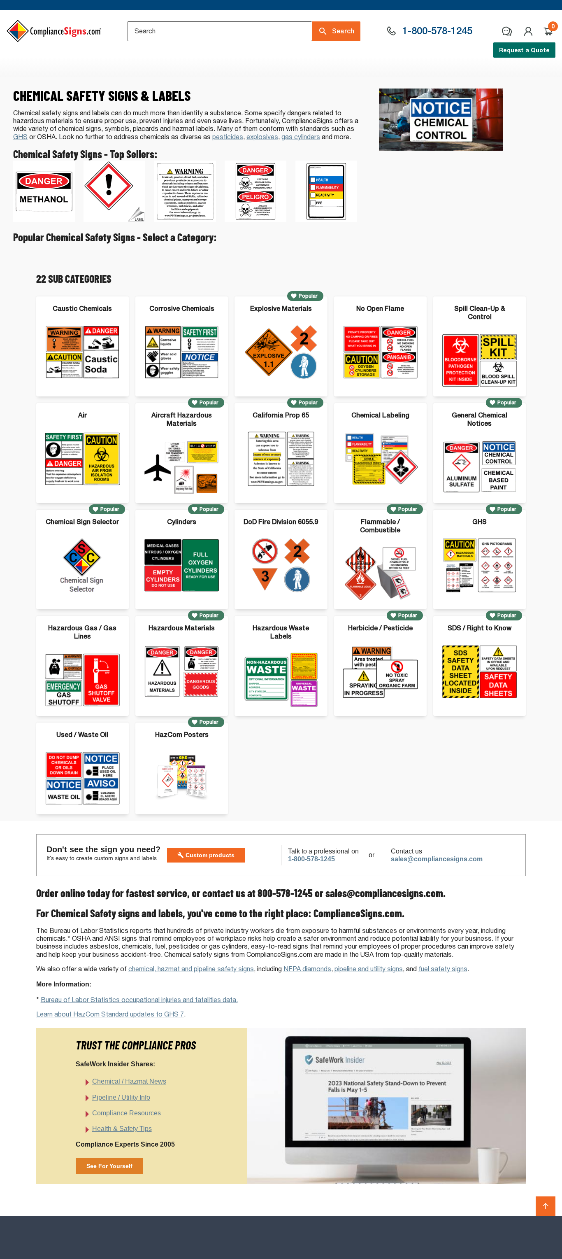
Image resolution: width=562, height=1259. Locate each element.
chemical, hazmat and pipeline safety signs (191, 969)
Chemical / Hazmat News (129, 1081)
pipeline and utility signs (368, 969)
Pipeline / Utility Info (121, 1097)
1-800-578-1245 (311, 859)
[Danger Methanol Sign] (44, 220)
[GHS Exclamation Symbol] (114, 220)
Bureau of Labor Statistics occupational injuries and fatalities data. (139, 1000)
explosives (262, 137)
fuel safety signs (442, 969)
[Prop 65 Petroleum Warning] (185, 220)
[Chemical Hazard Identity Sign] (326, 220)
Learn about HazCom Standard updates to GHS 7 (110, 1014)
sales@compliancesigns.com (437, 859)
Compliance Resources (126, 1113)
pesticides (227, 137)
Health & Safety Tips (122, 1128)
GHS (20, 137)
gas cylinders (300, 137)
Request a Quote (524, 50)
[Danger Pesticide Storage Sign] (255, 220)
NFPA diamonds (307, 969)
